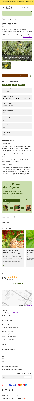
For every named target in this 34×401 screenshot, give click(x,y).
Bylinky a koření (6, 84)
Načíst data (11, 217)
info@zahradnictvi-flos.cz (13, 313)
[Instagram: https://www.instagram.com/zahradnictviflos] (2, 389)
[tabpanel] (17, 13)
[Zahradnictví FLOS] (7, 7)
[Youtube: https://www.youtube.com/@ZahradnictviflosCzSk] (6, 389)
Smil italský (21, 84)
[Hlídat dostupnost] (30, 75)
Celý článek (8, 264)
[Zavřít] (33, 1)
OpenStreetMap (28, 305)
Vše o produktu (27, 36)
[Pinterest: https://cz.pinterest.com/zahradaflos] (9, 389)
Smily (14, 84)
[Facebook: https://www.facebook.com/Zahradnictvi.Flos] (12, 389)
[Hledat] (28, 7)
